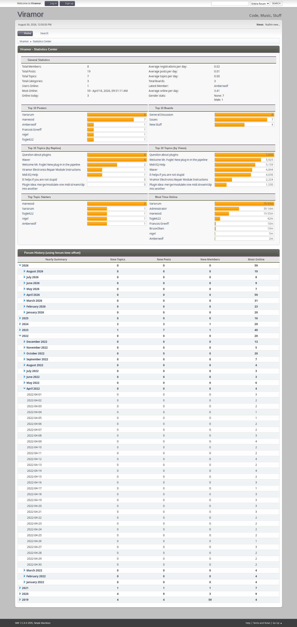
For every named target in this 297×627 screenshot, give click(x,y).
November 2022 (37, 347)
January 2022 (35, 582)
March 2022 (34, 570)
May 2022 (32, 383)
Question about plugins (36, 154)
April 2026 (33, 295)
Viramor (30, 14)
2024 (25, 324)
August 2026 (34, 271)
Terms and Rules (261, 622)
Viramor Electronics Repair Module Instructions (51, 169)
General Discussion (161, 114)
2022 (25, 336)
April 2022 (33, 388)
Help (248, 622)
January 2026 (35, 312)
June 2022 (33, 377)
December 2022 (36, 342)
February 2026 (36, 306)
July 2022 (32, 371)
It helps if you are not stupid (39, 179)
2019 (25, 600)
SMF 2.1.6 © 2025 (24, 623)
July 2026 (32, 277)
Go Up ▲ (277, 622)
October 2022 (35, 353)
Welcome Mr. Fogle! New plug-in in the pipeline (51, 164)
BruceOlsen (157, 228)
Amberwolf (221, 86)
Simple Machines (42, 623)
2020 (25, 594)
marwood (28, 119)
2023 (25, 330)
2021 (25, 588)
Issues (153, 119)
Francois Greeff (31, 129)
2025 (25, 318)
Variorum (28, 114)
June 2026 (33, 283)
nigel (25, 134)
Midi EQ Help (30, 175)
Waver (26, 160)
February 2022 (36, 576)
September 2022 (37, 359)
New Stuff (156, 124)
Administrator (158, 208)
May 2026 (32, 289)
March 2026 (34, 300)
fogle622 (28, 139)
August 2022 (34, 365)
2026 (25, 265)
